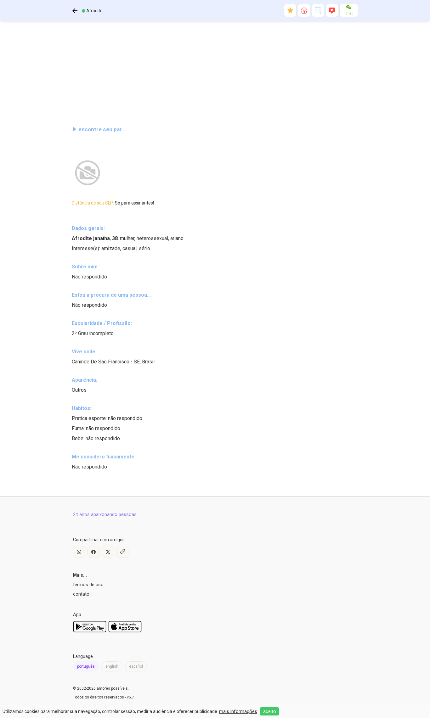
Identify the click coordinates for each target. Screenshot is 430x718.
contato (81, 594)
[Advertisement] (215, 70)
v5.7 (130, 697)
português (86, 666)
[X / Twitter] (108, 552)
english (111, 666)
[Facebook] (93, 552)
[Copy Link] (122, 552)
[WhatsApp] (79, 552)
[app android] (89, 631)
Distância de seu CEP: (113, 202)
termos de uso (88, 584)
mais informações (238, 711)
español (136, 666)
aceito (269, 711)
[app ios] (125, 631)
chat (349, 13)
